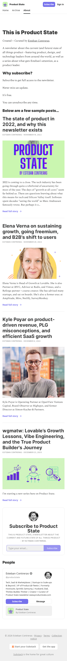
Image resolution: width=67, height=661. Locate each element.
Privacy (38, 635)
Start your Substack (25, 646)
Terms (46, 635)
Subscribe (49, 4)
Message (40, 601)
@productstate (13, 577)
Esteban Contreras (38, 41)
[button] (5, 10)
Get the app (49, 646)
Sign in (60, 4)
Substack (18, 654)
